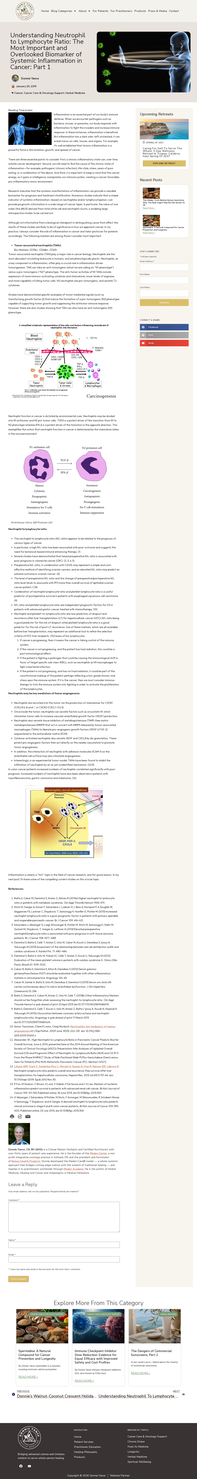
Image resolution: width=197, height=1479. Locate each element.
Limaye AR (20, 1066)
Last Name (145, 287)
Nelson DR (99, 1066)
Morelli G (65, 1066)
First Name (145, 274)
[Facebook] (21, 1466)
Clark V (33, 1066)
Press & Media (157, 11)
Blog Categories (61, 11)
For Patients (100, 11)
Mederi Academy (74, 1169)
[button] (164, 327)
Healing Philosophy (85, 1452)
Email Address (147, 261)
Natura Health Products (25, 1161)
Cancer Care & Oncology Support (44, 93)
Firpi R (87, 1066)
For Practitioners (121, 11)
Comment (14, 1200)
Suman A (77, 1066)
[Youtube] (29, 1466)
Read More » (149, 208)
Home (45, 11)
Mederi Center (98, 1153)
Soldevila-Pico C (49, 1066)
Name (12, 1240)
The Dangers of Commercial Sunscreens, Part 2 (151, 1353)
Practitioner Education (87, 1447)
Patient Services (83, 1442)
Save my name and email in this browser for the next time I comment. (46, 1269)
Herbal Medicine (75, 93)
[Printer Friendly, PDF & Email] (22, 1116)
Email (12, 1255)
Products (140, 11)
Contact (174, 11)
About (82, 11)
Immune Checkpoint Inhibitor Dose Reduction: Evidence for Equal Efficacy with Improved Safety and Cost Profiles (96, 1357)
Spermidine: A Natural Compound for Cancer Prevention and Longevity (163, 228)
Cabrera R (113, 1066)
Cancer (18, 93)
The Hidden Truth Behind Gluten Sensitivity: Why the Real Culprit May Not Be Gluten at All (164, 202)
